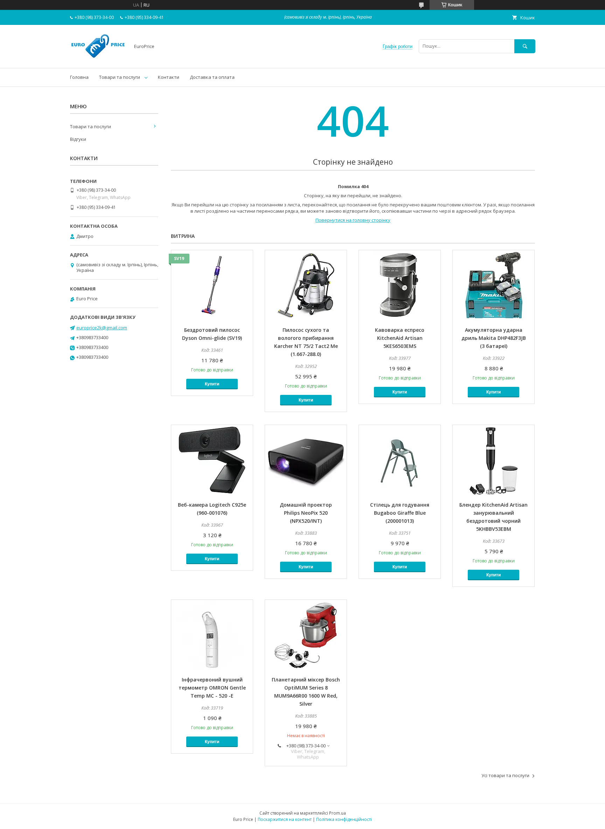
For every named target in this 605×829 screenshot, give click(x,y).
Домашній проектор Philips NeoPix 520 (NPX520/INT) (306, 512)
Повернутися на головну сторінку (352, 220)
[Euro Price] (98, 59)
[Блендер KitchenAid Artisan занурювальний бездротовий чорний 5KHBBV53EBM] (493, 460)
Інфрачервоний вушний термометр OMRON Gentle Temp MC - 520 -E (212, 687)
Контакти (168, 77)
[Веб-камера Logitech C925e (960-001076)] (212, 460)
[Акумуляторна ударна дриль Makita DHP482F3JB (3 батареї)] (493, 285)
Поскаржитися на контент (285, 819)
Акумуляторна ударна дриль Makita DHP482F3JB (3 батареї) (493, 338)
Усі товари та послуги (505, 775)
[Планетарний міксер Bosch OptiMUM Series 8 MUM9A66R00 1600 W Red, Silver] (306, 635)
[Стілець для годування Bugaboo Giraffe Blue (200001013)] (399, 460)
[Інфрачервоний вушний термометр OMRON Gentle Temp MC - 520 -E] (212, 635)
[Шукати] (524, 46)
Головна (79, 77)
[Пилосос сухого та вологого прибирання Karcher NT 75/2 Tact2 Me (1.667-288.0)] (306, 285)
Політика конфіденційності (344, 819)
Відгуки (78, 139)
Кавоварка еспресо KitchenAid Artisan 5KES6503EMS (399, 338)
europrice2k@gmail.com (101, 327)
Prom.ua (337, 813)
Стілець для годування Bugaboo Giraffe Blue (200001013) (399, 512)
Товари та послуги (119, 77)
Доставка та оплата (212, 77)
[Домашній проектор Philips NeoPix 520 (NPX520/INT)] (306, 460)
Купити (212, 384)
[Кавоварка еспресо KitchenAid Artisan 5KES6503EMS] (399, 285)
